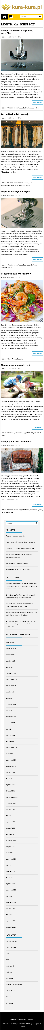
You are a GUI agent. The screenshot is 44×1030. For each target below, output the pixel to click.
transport (4, 267)
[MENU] (11, 16)
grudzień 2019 (11, 927)
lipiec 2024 (9, 698)
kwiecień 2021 (11, 871)
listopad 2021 (10, 834)
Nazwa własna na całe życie (16, 365)
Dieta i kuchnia (11, 947)
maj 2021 (9, 865)
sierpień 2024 (10, 692)
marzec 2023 (10, 772)
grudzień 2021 (11, 828)
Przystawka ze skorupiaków (16, 273)
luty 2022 (9, 816)
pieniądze (4, 512)
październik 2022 (11, 797)
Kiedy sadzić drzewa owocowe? (17, 563)
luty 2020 (9, 915)
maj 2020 (9, 896)
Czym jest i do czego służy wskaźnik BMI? (20, 548)
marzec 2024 (10, 723)
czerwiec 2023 (11, 760)
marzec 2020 (10, 908)
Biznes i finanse (11, 941)
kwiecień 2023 (11, 766)
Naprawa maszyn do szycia (15, 191)
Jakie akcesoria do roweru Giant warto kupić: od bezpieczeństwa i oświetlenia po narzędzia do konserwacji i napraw (22, 586)
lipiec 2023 (9, 754)
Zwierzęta (9, 1003)
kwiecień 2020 (11, 902)
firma (35, 265)
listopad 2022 (10, 791)
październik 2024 (11, 679)
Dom (7, 953)
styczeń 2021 (10, 884)
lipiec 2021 (9, 853)
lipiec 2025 (9, 667)
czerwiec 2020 (11, 890)
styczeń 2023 (10, 785)
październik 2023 (11, 748)
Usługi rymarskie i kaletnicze (16, 441)
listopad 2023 (10, 741)
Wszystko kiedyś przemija (15, 114)
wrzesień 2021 (11, 840)
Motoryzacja (10, 966)
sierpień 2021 (10, 847)
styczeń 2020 (10, 921)
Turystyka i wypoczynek (14, 984)
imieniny (31, 433)
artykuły (26, 108)
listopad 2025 (10, 655)
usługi (37, 108)
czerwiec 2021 (11, 859)
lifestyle (18, 185)
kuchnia (20, 359)
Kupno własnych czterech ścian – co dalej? (20, 542)
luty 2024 (9, 729)
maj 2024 (9, 710)
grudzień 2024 (11, 673)
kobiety (34, 183)
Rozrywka (12, 183)
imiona (36, 433)
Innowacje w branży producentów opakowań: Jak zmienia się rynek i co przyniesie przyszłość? (21, 623)
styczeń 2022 (10, 822)
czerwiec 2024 (11, 704)
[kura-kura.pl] (4, 16)
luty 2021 (9, 877)
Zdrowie (9, 997)
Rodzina (11, 433)
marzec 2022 (10, 809)
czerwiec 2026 (11, 649)
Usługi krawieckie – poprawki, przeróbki (17, 32)
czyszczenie (28, 265)
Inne (9, 359)
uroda (28, 185)
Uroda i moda (13, 108)
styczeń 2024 (10, 735)
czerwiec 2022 (11, 803)
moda (32, 108)
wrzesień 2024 (11, 686)
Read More (37, 102)
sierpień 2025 (10, 661)
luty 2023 (9, 778)
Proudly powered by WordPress (14, 1024)
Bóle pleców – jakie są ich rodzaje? (18, 569)
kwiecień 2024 (11, 717)
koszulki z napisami (8, 185)
